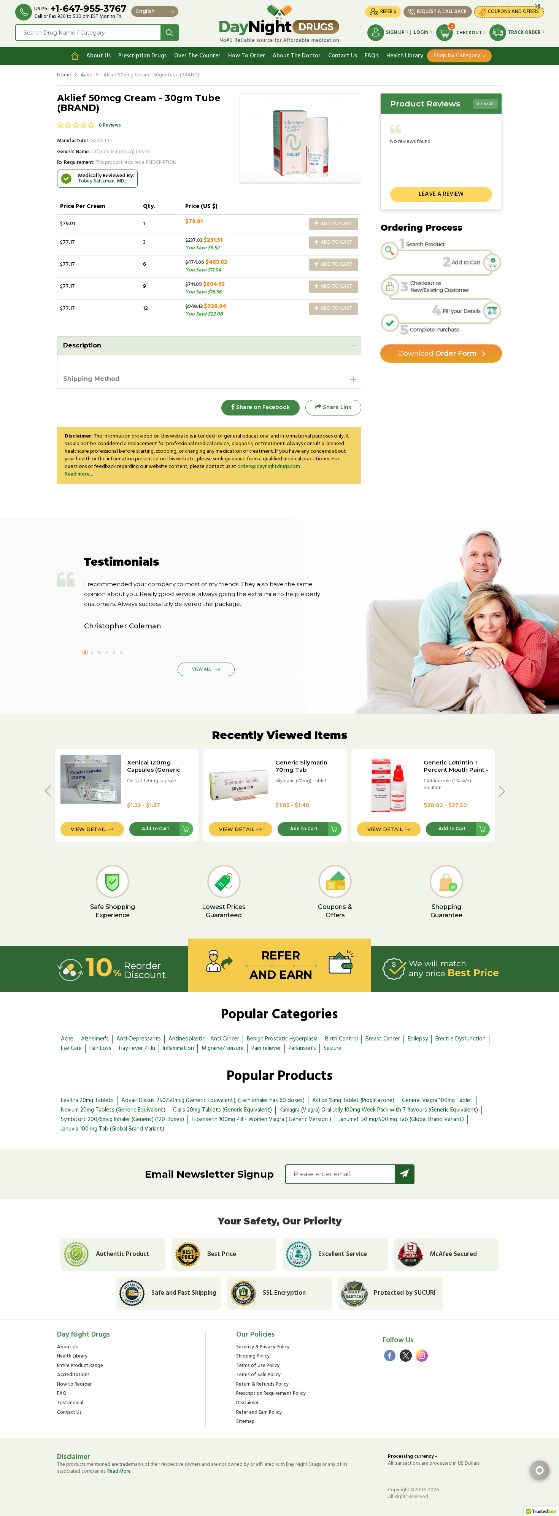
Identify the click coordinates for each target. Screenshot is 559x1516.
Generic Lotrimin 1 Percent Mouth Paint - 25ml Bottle (456, 769)
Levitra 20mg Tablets (87, 1100)
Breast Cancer (382, 1038)
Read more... (79, 474)
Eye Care (71, 1048)
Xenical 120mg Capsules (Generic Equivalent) (153, 769)
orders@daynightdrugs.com (268, 466)
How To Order (246, 55)
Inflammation (178, 1048)
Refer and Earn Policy (259, 1412)
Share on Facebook (262, 407)
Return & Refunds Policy (262, 1384)
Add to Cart (335, 224)
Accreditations (73, 1375)
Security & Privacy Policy (262, 1347)
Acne (86, 75)
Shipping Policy (253, 1356)
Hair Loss (100, 1048)
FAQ (62, 1393)
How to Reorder (74, 1384)
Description (82, 345)
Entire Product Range (80, 1366)
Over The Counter (197, 55)
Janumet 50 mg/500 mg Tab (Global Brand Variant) (401, 1119)
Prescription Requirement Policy (271, 1393)
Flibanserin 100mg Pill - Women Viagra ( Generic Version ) (261, 1119)
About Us (98, 55)
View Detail (88, 829)
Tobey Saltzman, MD (101, 181)
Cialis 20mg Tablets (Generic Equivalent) (222, 1110)
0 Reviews (110, 125)
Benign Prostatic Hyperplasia (282, 1038)
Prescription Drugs (142, 55)
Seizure (332, 1048)
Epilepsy (418, 1038)
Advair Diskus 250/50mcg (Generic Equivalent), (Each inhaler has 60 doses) (213, 1100)
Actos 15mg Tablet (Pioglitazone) (353, 1100)
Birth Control (341, 1038)
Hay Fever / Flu (137, 1048)
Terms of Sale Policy (258, 1375)
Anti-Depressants (138, 1038)
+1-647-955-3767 (88, 8)
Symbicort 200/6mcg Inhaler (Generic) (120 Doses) (122, 1119)
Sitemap (245, 1422)
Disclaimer (247, 1403)
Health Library (404, 55)
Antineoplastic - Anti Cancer (203, 1038)
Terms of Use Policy (258, 1366)
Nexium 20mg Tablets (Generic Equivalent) (113, 1110)
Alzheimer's (95, 1038)
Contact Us (342, 55)
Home (64, 75)
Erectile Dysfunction (460, 1038)
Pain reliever (266, 1048)
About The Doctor (297, 55)
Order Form (437, 353)
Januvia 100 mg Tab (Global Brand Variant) (112, 1129)
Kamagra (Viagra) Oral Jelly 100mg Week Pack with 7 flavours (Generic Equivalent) (379, 1110)
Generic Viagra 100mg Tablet (437, 1100)
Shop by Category (457, 55)
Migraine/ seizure (223, 1048)
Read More (119, 1471)
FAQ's (372, 55)
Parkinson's (302, 1048)
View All (485, 104)
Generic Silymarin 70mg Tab (301, 766)
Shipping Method (91, 378)
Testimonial (70, 1403)
